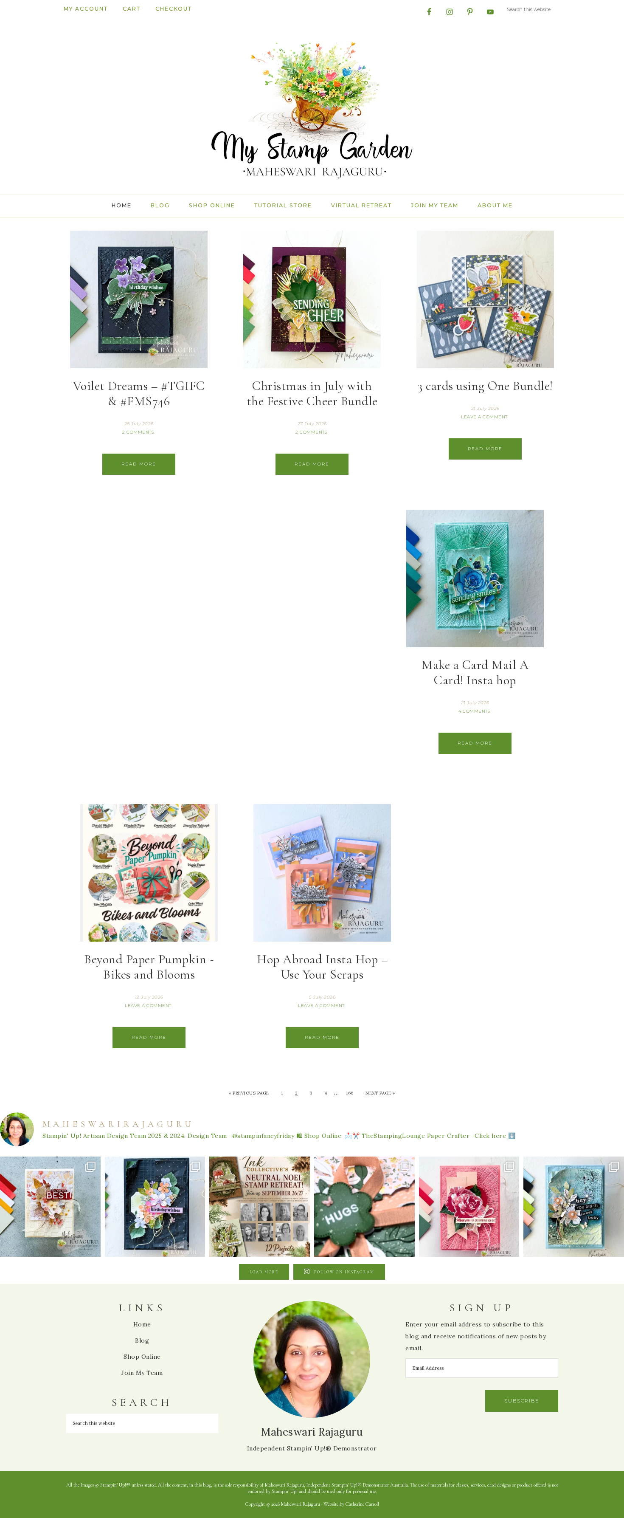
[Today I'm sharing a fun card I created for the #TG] (50, 1207)
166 (350, 1093)
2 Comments (138, 432)
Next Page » (380, 1093)
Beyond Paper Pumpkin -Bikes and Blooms (149, 966)
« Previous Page (249, 1093)
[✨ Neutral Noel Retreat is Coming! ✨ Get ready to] (259, 1207)
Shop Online (142, 1356)
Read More (138, 464)
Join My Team (142, 1373)
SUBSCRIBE (521, 1401)
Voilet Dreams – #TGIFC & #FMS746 (139, 393)
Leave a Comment (484, 417)
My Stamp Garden (312, 108)
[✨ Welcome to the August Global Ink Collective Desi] (364, 1207)
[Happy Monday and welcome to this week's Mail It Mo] (155, 1207)
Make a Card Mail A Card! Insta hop (475, 672)
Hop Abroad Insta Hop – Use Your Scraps (322, 966)
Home (142, 1324)
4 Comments (474, 711)
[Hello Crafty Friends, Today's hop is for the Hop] (469, 1207)
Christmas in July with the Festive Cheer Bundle (312, 393)
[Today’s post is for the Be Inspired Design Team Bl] (573, 1207)
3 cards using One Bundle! (485, 386)
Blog (142, 1340)
